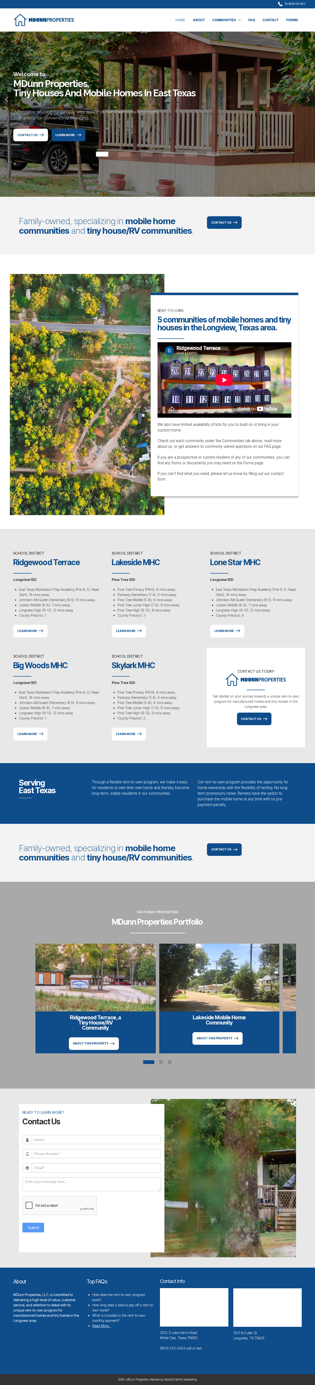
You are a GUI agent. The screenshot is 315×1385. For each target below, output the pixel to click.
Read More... (101, 1326)
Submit (33, 1227)
